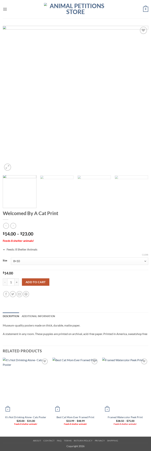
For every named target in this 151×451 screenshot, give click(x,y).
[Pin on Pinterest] (26, 294)
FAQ (59, 440)
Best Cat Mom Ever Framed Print (75, 417)
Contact (49, 440)
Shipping (112, 440)
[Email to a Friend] (19, 294)
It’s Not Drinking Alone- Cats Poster (25, 417)
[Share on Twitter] (13, 294)
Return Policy (83, 440)
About (37, 440)
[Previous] (10, 98)
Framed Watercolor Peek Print (125, 417)
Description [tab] (11, 316)
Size (5, 260)
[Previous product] (13, 226)
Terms (68, 440)
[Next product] (6, 226)
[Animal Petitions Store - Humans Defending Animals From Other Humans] (75, 9)
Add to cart (36, 282)
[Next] (140, 98)
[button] (5, 9)
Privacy (100, 440)
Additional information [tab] (38, 316)
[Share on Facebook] (6, 294)
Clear (145, 254)
